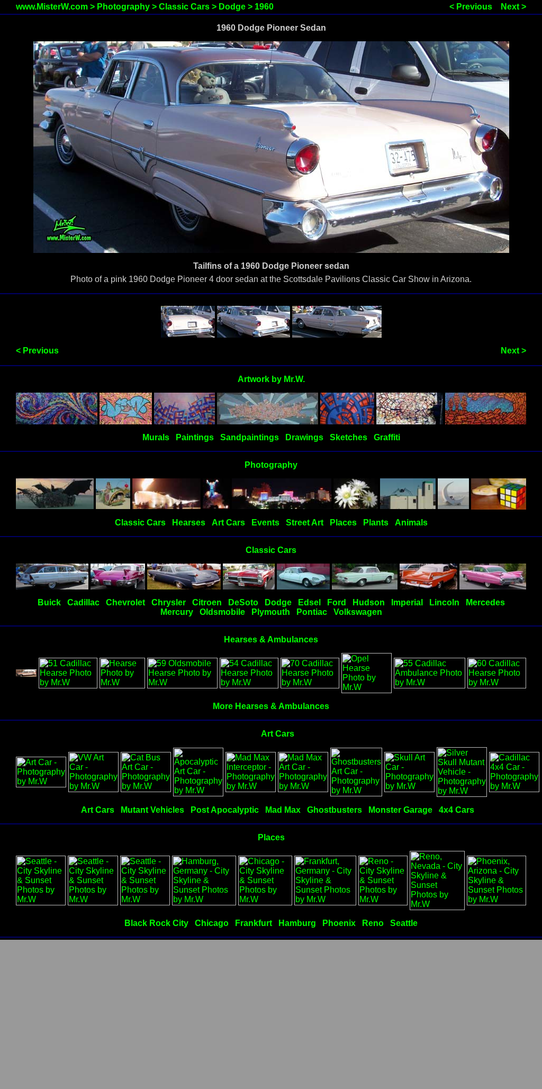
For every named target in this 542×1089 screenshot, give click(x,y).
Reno (373, 923)
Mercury (176, 611)
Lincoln (444, 602)
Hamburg (297, 923)
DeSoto (243, 602)
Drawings (304, 437)
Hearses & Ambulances (271, 639)
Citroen (207, 602)
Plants (376, 522)
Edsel (309, 602)
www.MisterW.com (52, 6)
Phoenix (339, 923)
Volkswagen (357, 611)
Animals (411, 522)
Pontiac (311, 611)
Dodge (232, 6)
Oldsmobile (222, 611)
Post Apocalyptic (225, 809)
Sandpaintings (249, 437)
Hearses (188, 522)
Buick (49, 602)
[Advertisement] (271, 1015)
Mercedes (485, 602)
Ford (336, 602)
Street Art (304, 522)
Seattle (404, 923)
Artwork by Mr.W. (271, 379)
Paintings (195, 437)
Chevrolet (125, 602)
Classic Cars (184, 6)
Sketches (348, 437)
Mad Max (283, 809)
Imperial (407, 602)
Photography (123, 6)
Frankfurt (253, 923)
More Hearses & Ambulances (271, 706)
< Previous (470, 6)
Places (343, 522)
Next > (513, 6)
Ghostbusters (334, 809)
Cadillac (83, 602)
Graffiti (387, 437)
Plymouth (270, 611)
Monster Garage (400, 809)
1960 (264, 6)
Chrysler (168, 602)
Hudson (369, 602)
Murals (155, 437)
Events (265, 522)
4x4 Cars (456, 809)
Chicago (212, 923)
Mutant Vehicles (152, 809)
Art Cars (228, 522)
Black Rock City (156, 923)
